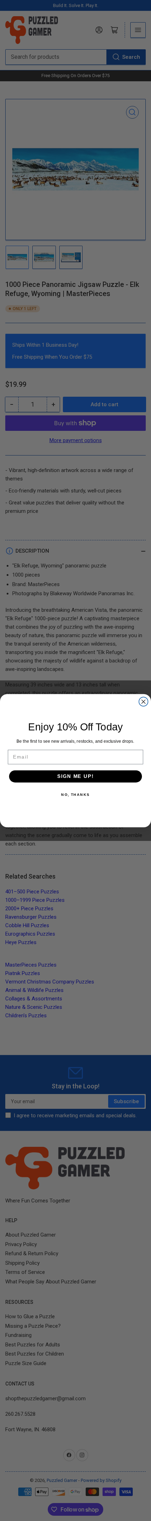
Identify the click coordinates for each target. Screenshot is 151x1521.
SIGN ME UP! (75, 776)
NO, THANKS (75, 794)
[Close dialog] (143, 701)
